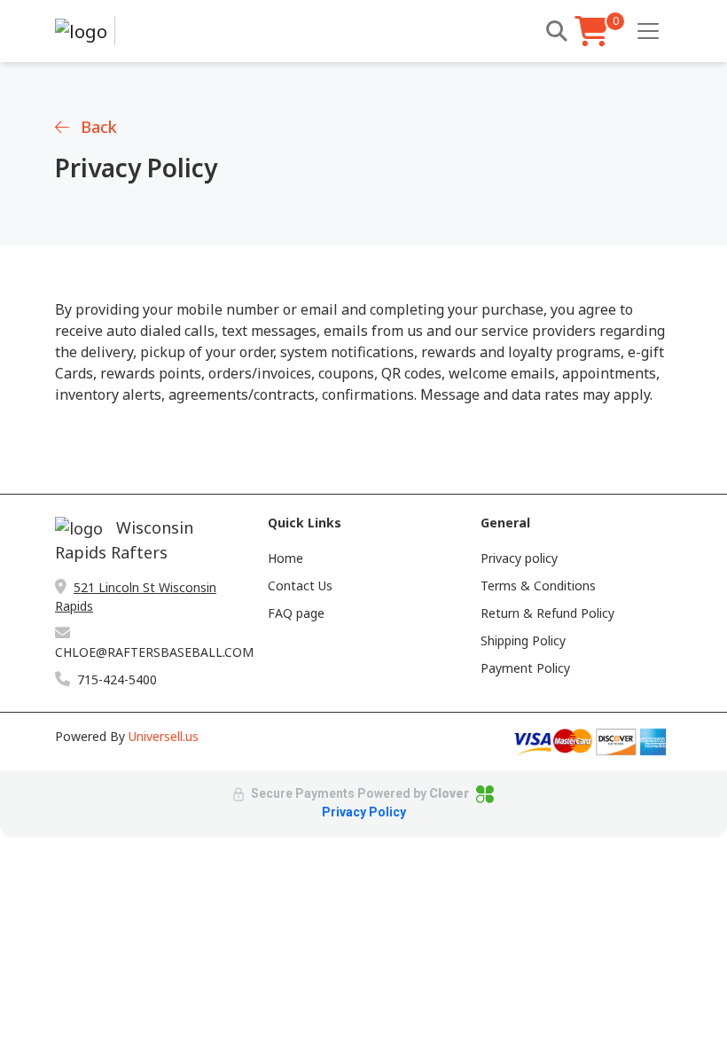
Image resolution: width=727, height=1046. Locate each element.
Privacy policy (519, 558)
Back (96, 126)
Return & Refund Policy (547, 613)
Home (285, 558)
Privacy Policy (364, 812)
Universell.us (164, 736)
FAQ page (296, 613)
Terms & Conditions (538, 585)
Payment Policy (525, 668)
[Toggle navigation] (648, 31)
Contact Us (300, 585)
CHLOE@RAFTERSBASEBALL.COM (150, 652)
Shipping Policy (523, 640)
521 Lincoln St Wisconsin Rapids (135, 596)
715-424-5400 (117, 679)
